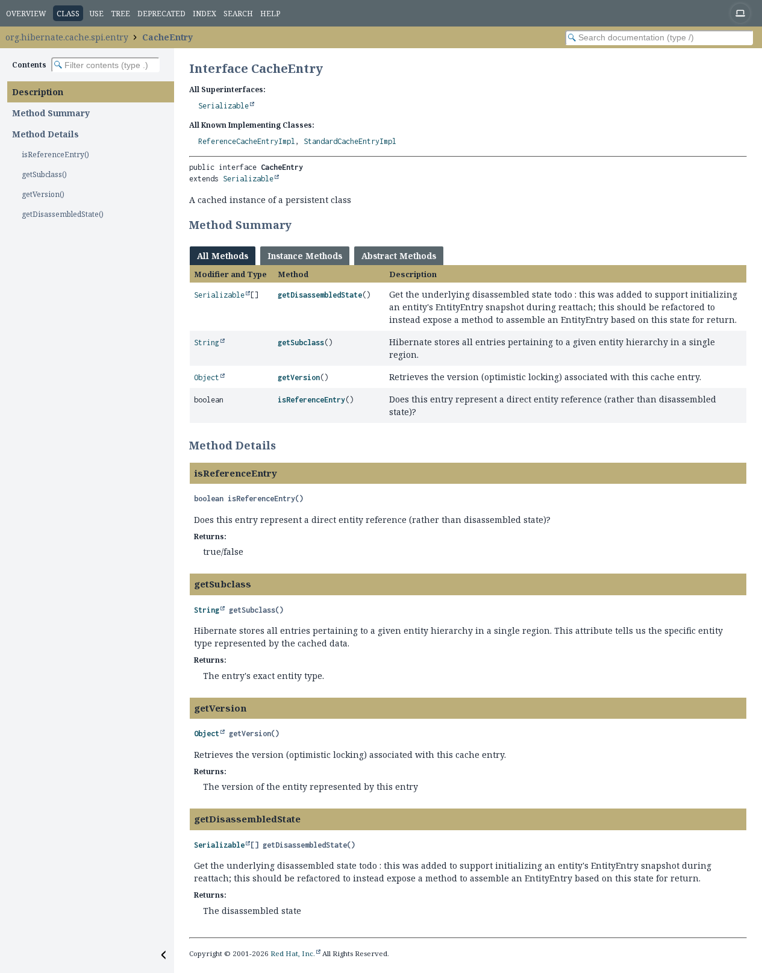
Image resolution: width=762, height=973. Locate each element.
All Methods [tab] (222, 255)
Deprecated (161, 13)
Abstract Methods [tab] (398, 255)
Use (97, 13)
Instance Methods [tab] (304, 255)
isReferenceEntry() (55, 154)
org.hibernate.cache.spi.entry (66, 37)
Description (37, 92)
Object (206, 377)
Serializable (223, 105)
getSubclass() (44, 174)
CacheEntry (167, 37)
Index (204, 13)
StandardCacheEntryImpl (350, 141)
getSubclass (301, 342)
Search (238, 13)
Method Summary (51, 113)
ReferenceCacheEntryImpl (246, 141)
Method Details (45, 134)
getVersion (299, 377)
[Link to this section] (299, 224)
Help (270, 13)
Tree (120, 13)
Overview (26, 13)
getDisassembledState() (63, 214)
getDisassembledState (320, 294)
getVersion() (43, 194)
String (206, 342)
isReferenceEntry (311, 399)
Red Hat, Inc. (292, 953)
